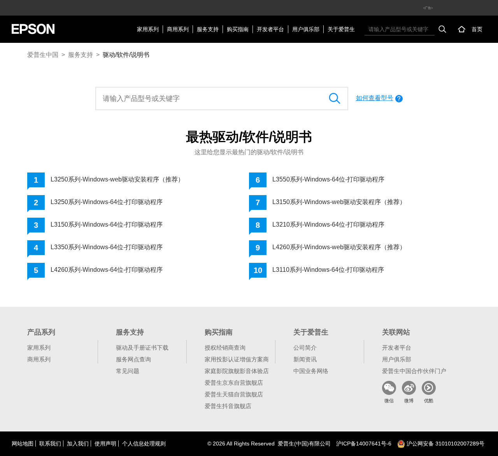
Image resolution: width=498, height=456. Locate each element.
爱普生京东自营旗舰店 (234, 382)
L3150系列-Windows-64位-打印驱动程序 (107, 224)
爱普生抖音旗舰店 (228, 406)
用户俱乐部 (305, 29)
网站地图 (22, 443)
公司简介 (305, 347)
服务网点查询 (133, 359)
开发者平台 (270, 29)
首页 (477, 29)
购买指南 (238, 29)
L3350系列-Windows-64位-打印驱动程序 (107, 247)
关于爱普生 (341, 29)
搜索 (442, 29)
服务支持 (208, 29)
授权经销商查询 (225, 347)
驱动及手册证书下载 (142, 347)
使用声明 (105, 443)
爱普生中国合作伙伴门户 (414, 371)
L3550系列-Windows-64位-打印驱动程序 (328, 179)
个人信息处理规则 (144, 443)
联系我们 (50, 443)
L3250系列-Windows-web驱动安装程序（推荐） (117, 179)
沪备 (363, 443)
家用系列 (148, 29)
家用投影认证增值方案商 (237, 359)
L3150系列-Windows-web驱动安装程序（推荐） (339, 202)
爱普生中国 (42, 54)
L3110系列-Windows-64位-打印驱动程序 (328, 269)
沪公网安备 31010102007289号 (444, 443)
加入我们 (78, 443)
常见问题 (127, 371)
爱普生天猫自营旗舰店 (234, 394)
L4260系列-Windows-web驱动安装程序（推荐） (339, 247)
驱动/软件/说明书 (126, 54)
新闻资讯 (305, 359)
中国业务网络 (310, 371)
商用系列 (178, 29)
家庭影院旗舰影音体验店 (237, 371)
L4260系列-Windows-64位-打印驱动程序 (107, 269)
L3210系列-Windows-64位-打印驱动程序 (328, 224)
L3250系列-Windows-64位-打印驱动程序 (107, 202)
